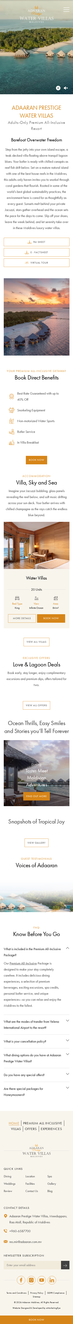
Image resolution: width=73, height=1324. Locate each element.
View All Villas (37, 641)
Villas (16, 1129)
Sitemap (36, 1296)
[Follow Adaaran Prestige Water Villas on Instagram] (31, 1280)
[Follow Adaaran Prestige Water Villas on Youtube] (41, 1280)
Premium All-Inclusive (23, 963)
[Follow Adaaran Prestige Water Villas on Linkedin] (52, 1280)
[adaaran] (36, 1150)
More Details (22, 618)
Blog (49, 1191)
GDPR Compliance (55, 1293)
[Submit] (65, 1265)
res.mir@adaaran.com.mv (25, 1242)
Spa (49, 1176)
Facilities (30, 1183)
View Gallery (36, 842)
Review (8, 1191)
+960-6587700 (20, 1231)
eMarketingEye (53, 1308)
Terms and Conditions (16, 1293)
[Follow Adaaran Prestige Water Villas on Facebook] (21, 1280)
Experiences (51, 1129)
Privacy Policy (36, 1293)
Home (14, 1123)
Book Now (36, 460)
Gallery (51, 1183)
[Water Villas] (36, 545)
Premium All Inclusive (42, 1123)
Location (30, 1176)
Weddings (10, 1183)
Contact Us (31, 1191)
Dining (7, 1176)
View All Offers (36, 705)
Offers (31, 1129)
